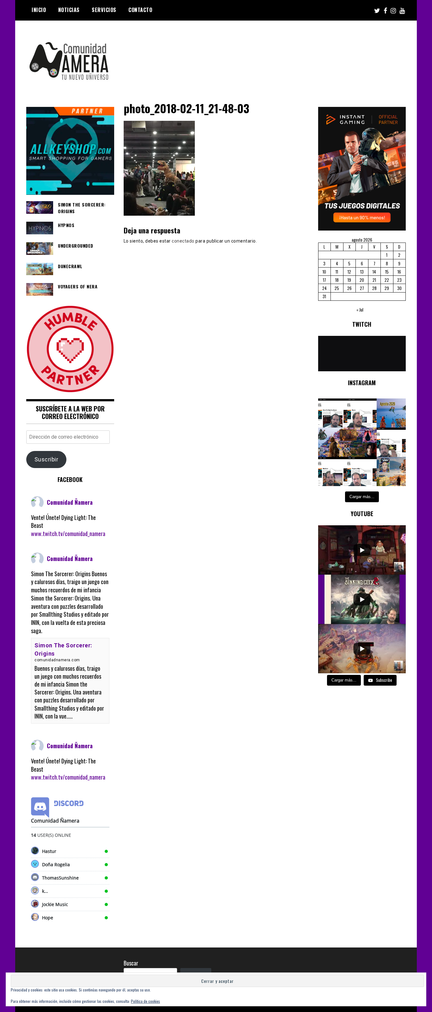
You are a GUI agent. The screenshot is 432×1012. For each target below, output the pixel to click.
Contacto (140, 10)
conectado (183, 241)
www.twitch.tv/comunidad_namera (68, 533)
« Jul (359, 309)
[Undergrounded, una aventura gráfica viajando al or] (391, 442)
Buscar (131, 963)
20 (362, 280)
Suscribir (46, 459)
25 (337, 288)
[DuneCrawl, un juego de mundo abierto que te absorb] (333, 471)
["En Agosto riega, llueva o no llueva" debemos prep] (391, 413)
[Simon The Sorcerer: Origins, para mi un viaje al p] (333, 413)
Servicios (104, 10)
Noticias (69, 10)
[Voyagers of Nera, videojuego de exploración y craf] (362, 471)
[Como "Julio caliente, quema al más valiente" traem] (391, 471)
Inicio (39, 10)
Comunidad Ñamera (70, 502)
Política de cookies (145, 1001)
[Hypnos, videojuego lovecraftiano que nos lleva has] (362, 413)
